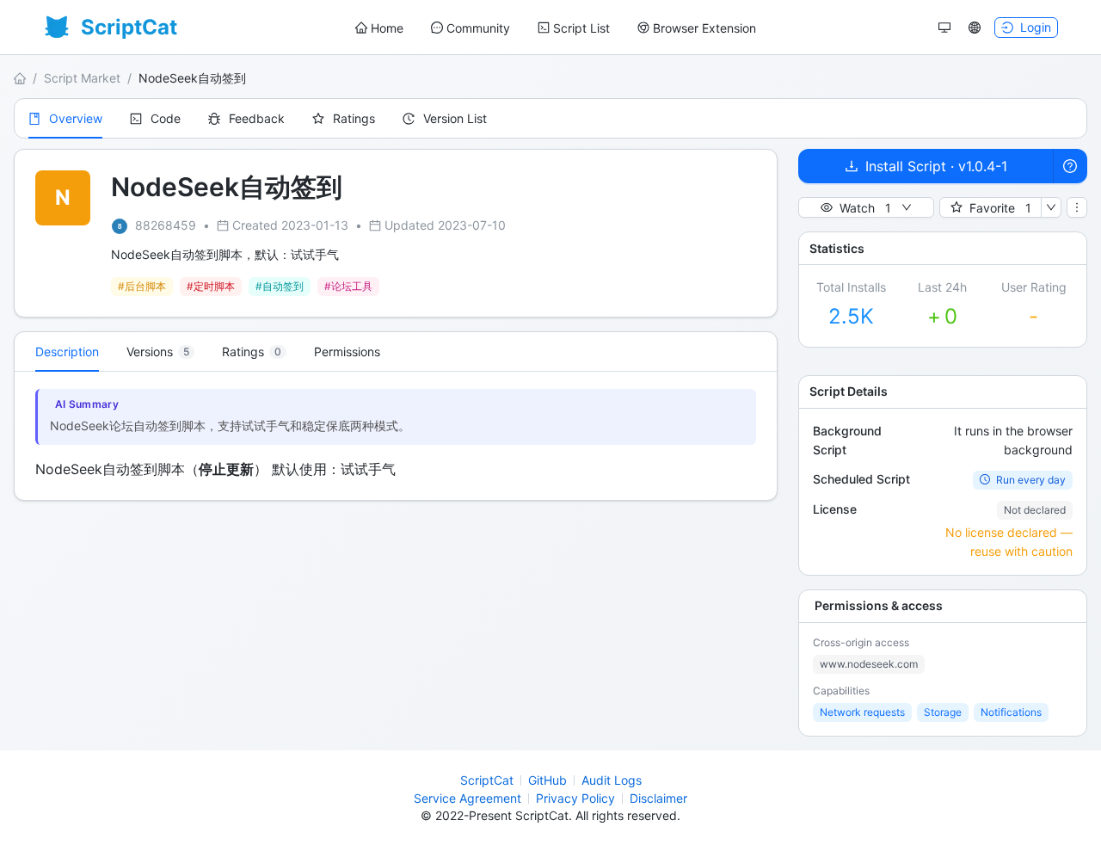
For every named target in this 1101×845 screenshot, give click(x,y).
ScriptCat (487, 780)
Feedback (257, 118)
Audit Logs (611, 780)
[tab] (160, 351)
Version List (455, 118)
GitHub (547, 780)
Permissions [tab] (347, 351)
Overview (75, 118)
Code (166, 118)
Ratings (354, 118)
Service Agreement (467, 798)
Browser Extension (704, 28)
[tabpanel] (396, 436)
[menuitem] (379, 28)
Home (387, 28)
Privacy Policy (575, 798)
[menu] (555, 28)
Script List (581, 28)
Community (478, 28)
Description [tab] (67, 351)
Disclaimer (658, 798)
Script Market (82, 78)
